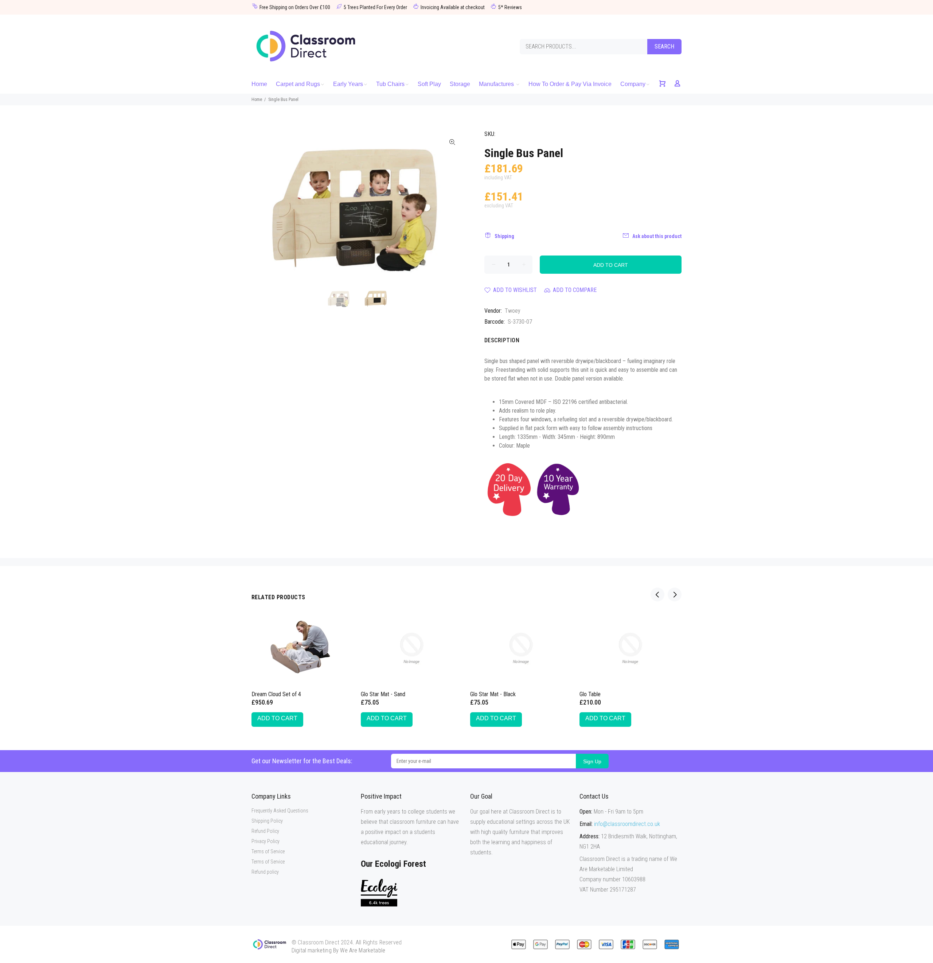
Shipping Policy (267, 821)
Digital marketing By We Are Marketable (338, 950)
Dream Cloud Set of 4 (276, 694)
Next (452, 206)
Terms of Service (268, 851)
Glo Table (590, 694)
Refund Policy (265, 831)
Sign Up (592, 761)
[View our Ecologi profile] (379, 892)
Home (256, 99)
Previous (262, 206)
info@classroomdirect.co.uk (627, 823)
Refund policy (265, 872)
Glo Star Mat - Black (493, 694)
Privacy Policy (265, 841)
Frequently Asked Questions (279, 811)
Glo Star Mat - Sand (383, 694)
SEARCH (664, 46)
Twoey (512, 310)
